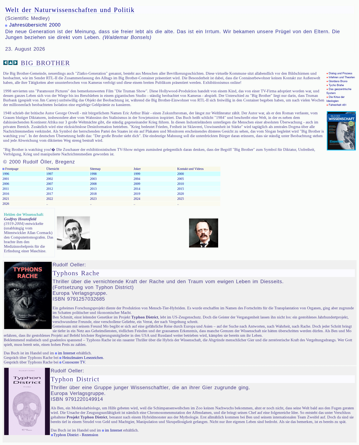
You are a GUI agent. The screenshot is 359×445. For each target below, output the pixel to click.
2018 (93, 193)
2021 (5, 198)
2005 (180, 178)
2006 (5, 183)
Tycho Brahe (336, 85)
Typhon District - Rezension (75, 435)
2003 (93, 178)
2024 (137, 198)
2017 (49, 193)
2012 (49, 188)
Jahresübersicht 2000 (35, 25)
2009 (137, 183)
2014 (137, 188)
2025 (180, 198)
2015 (180, 188)
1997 (49, 174)
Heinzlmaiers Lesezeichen (82, 357)
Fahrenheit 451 (337, 105)
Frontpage (11, 169)
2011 (5, 188)
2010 (180, 183)
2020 (180, 193)
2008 (93, 183)
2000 (180, 174)
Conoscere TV (73, 362)
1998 (93, 174)
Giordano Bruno (337, 81)
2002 (49, 178)
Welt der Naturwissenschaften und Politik (70, 9)
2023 (93, 198)
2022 (49, 198)
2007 (49, 183)
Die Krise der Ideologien (335, 99)
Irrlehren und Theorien (341, 77)
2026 (5, 203)
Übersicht (52, 169)
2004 (137, 178)
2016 (5, 193)
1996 (5, 174)
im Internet (66, 353)
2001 (5, 178)
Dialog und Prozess (340, 73)
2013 (93, 188)
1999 (137, 174)
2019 (137, 193)
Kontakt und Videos (190, 169)
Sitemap (95, 169)
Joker (137, 169)
